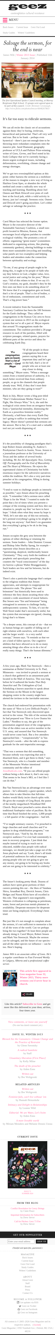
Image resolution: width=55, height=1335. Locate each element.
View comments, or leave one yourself (27, 1021)
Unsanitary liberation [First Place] (27, 1058)
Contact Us (28, 1293)
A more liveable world (27, 1120)
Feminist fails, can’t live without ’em (27, 1096)
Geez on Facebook (29, 1309)
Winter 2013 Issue (25, 55)
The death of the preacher (27, 1065)
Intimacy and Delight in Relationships (27, 1104)
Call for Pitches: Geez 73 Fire (27, 1221)
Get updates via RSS (29, 1302)
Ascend (36, 1325)
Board (27, 1286)
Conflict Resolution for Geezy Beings (27, 1208)
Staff (27, 1283)
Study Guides (9, 32)
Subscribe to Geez (32, 1004)
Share (29, 994)
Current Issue (22, 27)
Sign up (41, 1241)
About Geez (27, 1280)
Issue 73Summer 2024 (27, 1192)
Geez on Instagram (28, 1312)
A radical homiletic (27, 1050)
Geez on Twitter (29, 1306)
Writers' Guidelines (26, 32)
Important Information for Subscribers (27, 1215)
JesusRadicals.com (12, 770)
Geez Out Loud (38, 27)
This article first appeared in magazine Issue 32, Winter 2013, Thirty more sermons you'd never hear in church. (35, 977)
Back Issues (8, 27)
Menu (13, 20)
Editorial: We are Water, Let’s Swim (27, 1112)
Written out (27, 1073)
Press (27, 1290)
